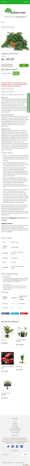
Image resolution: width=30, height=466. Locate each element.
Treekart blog (15, 427)
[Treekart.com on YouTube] (21, 447)
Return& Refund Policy (15, 429)
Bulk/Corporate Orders (28, 102)
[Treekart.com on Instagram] (17, 447)
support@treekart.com (21, 16)
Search (15, 421)
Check (16, 73)
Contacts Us (15, 425)
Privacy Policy (15, 432)
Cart (27, 2)
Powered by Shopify (20, 462)
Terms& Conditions (15, 430)
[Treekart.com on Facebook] (13, 447)
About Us (15, 423)
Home (2, 22)
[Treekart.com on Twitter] (8, 447)
